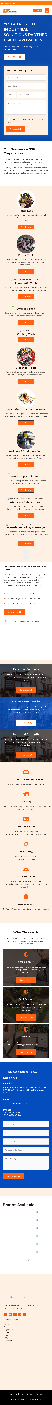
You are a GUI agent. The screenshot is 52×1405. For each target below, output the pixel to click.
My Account (9, 1341)
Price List (8, 1335)
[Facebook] (5, 1314)
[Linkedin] (24, 1314)
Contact (7, 1332)
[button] (37, 10)
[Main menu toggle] (47, 10)
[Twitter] (10, 1314)
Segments (8, 1330)
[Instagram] (15, 1314)
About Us (8, 1327)
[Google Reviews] (19, 1314)
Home (6, 1324)
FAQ (6, 1338)
